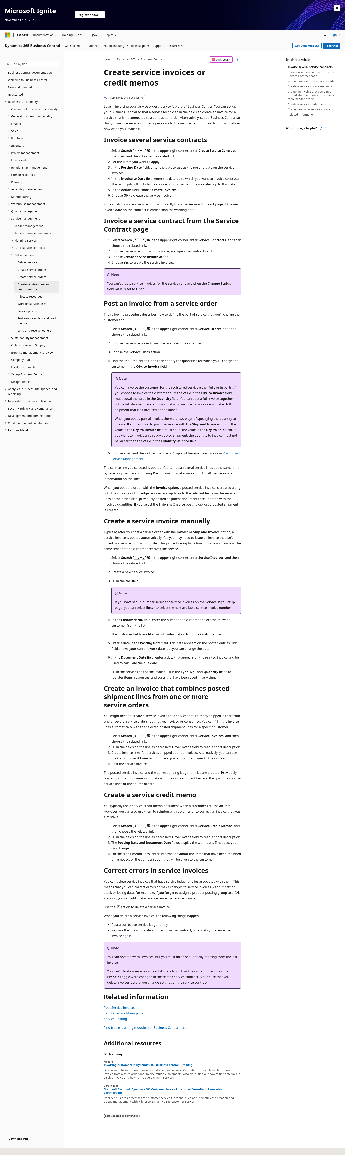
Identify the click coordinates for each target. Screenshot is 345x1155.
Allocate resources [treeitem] (30, 296)
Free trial (332, 46)
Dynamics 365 (126, 59)
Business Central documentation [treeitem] (30, 72)
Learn (108, 59)
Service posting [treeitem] (28, 311)
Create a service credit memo (307, 104)
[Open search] (325, 35)
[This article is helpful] (321, 128)
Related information (301, 114)
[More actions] (237, 59)
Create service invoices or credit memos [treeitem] (35, 286)
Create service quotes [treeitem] (32, 270)
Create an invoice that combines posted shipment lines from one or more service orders (311, 95)
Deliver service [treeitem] (27, 262)
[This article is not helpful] (325, 128)
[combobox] (32, 64)
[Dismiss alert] (337, 8)
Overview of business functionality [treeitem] (34, 109)
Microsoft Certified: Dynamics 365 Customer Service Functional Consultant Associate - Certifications (163, 1091)
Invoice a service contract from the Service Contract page (311, 74)
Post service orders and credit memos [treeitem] (38, 320)
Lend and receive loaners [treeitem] (34, 330)
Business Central (152, 59)
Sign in (335, 35)
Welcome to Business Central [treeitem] (27, 80)
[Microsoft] (7, 35)
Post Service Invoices (119, 1007)
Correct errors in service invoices (310, 109)
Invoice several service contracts (310, 67)
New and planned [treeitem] (20, 87)
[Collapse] (58, 56)
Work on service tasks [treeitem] (32, 304)
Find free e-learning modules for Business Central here (145, 1027)
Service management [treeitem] (28, 226)
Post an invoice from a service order (312, 81)
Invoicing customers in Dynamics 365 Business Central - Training (148, 1065)
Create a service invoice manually (310, 86)
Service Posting (115, 1019)
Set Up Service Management (125, 1013)
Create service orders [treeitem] (32, 277)
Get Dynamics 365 (307, 46)
